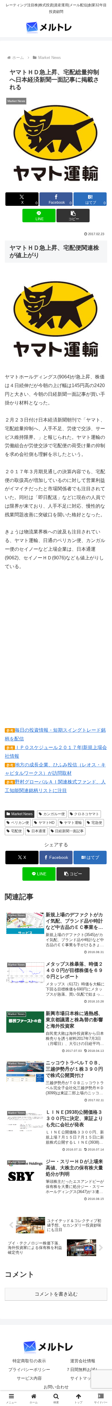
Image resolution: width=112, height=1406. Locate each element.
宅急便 (96, 823)
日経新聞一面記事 (69, 831)
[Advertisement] (56, 653)
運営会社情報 (82, 1360)
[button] (73, 215)
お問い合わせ (56, 1386)
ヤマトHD (47, 823)
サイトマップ (82, 1378)
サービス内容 (29, 1378)
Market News (22, 814)
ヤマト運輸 (73, 823)
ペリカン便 (20, 823)
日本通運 (38, 831)
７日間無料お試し (82, 1369)
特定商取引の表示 (29, 1360)
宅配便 (16, 831)
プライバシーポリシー (29, 1369)
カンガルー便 (54, 814)
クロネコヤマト (86, 814)
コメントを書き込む (56, 1294)
